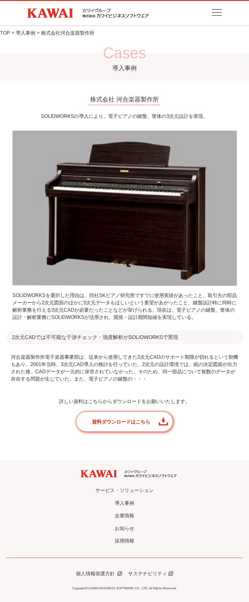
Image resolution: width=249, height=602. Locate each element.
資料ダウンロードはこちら (121, 421)
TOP (5, 33)
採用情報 (124, 540)
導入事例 (25, 33)
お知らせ (124, 528)
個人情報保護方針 (96, 573)
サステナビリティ (147, 573)
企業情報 (124, 515)
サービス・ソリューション (124, 490)
